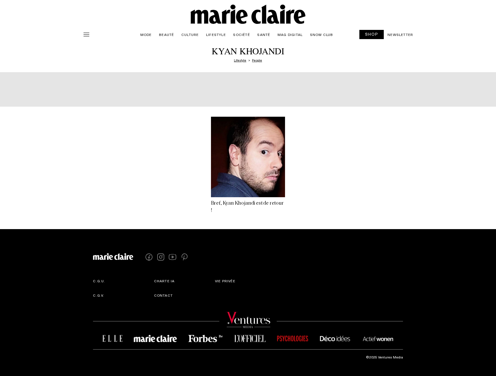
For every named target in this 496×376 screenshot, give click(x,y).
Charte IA (164, 280)
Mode (146, 34)
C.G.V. (98, 295)
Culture (190, 34)
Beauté (166, 34)
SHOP (371, 34)
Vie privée (225, 280)
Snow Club (321, 34)
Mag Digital (290, 34)
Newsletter (400, 34)
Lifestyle (216, 34)
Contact (163, 295)
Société (241, 34)
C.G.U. (99, 280)
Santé (263, 34)
